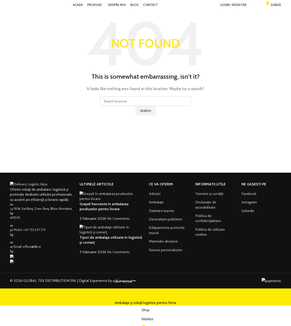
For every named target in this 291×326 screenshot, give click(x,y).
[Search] (251, 4)
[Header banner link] (145, 163)
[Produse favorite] (257, 4)
